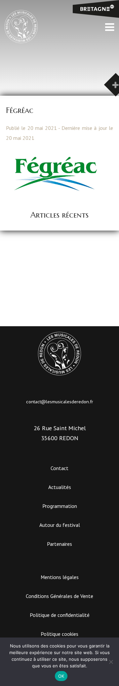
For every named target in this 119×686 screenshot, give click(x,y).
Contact (59, 468)
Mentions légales (60, 577)
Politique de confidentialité (60, 615)
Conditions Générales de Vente (59, 596)
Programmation (59, 506)
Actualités (59, 487)
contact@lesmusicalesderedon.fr (59, 401)
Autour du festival (59, 525)
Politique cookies (59, 634)
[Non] (110, 661)
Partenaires (59, 543)
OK (61, 676)
